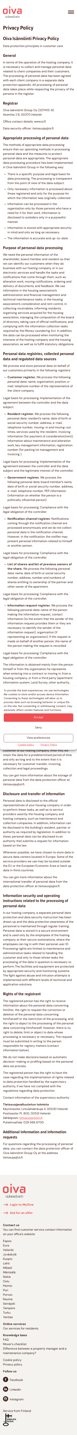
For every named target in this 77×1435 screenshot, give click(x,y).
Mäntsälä (9, 1272)
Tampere (9, 1308)
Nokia (7, 1277)
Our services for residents (20, 1328)
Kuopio (7, 1259)
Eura (6, 1245)
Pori (5, 1290)
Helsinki (8, 1250)
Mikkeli (7, 1268)
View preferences (38, 738)
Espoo (7, 1241)
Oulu (6, 1281)
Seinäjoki (9, 1303)
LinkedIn (15, 1389)
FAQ (6, 1339)
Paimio (7, 1286)
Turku (6, 1312)
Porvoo (7, 1294)
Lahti (6, 1263)
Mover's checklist (15, 1344)
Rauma (8, 1299)
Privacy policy (12, 1364)
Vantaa (8, 1317)
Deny (38, 727)
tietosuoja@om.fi (30, 1118)
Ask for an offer (21, 1213)
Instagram (17, 1399)
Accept (38, 717)
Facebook (16, 1380)
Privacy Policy (49, 744)
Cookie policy (26, 744)
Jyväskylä (9, 1254)
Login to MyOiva (21, 1204)
